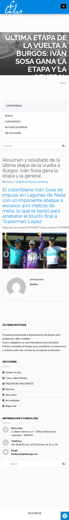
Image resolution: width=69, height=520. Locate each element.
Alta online (11, 394)
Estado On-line (13, 372)
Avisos (9, 116)
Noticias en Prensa (16, 127)
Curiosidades (13, 121)
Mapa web (11, 406)
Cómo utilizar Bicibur (16, 378)
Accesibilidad (12, 400)
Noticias (10, 389)
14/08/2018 (21, 182)
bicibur (9, 182)
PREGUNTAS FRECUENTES (20, 383)
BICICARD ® (34, 513)
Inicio (63, 83)
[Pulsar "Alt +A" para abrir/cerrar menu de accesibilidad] (64, 516)
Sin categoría (13, 133)
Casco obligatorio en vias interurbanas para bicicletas (30, 342)
